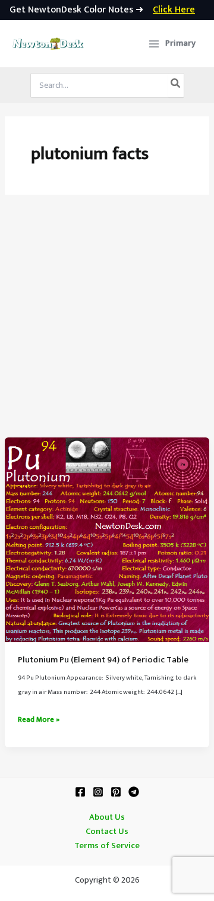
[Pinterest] (116, 791)
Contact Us (107, 831)
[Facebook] (80, 791)
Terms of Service (107, 846)
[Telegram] (133, 791)
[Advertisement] (107, 325)
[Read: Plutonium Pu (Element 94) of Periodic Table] (107, 539)
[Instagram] (98, 791)
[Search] (176, 85)
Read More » (38, 720)
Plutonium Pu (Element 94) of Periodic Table (103, 660)
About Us (107, 817)
